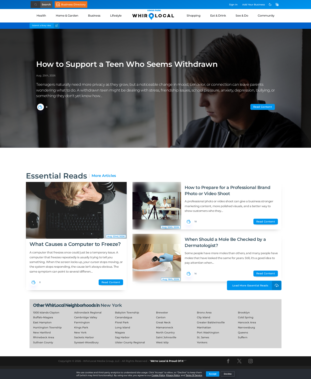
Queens (243, 332)
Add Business (253, 4)
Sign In (233, 4)
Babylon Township (127, 312)
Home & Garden (67, 15)
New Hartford (42, 332)
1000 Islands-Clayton (46, 312)
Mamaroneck (164, 327)
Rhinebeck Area (43, 337)
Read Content (262, 106)
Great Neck (163, 322)
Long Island (122, 327)
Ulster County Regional (130, 342)
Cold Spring (245, 317)
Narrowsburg (246, 327)
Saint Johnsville (166, 337)
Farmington (82, 322)
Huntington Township (47, 327)
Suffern (242, 337)
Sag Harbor (122, 337)
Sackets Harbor (84, 337)
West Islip (162, 342)
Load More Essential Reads (250, 285)
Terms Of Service (194, 375)
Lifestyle (115, 15)
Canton (161, 317)
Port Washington (208, 332)
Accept (212, 374)
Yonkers (202, 342)
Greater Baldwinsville (211, 322)
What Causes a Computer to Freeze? (75, 244)
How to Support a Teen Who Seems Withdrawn (127, 64)
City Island (203, 317)
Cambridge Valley (85, 317)
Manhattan (204, 327)
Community (266, 15)
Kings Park (81, 327)
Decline (228, 374)
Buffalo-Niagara (43, 317)
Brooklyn (244, 312)
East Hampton (42, 322)
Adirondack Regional (88, 312)
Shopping (193, 15)
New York (111, 305)
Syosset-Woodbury (86, 342)
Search (46, 4)
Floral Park (122, 322)
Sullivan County (43, 342)
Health (41, 15)
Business (94, 15)
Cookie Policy (158, 375)
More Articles (104, 176)
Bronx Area (204, 312)
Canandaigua (123, 317)
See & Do (242, 15)
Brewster (162, 312)
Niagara (120, 332)
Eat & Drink (218, 15)
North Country (165, 332)
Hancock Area (247, 322)
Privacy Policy (173, 375)
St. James (203, 337)
